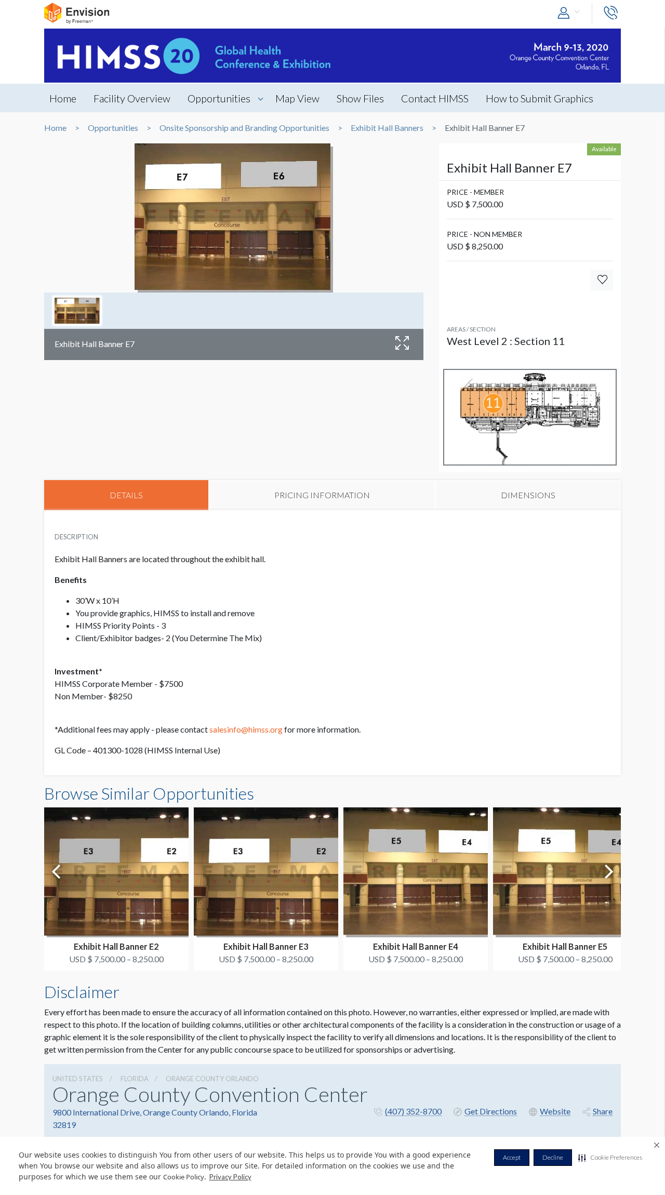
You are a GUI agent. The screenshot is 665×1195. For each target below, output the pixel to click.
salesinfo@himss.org (246, 729)
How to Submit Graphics (539, 98)
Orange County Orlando (212, 1078)
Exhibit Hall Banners (387, 128)
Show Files (360, 98)
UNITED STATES (77, 1078)
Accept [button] (512, 1157)
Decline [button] (552, 1157)
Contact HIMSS (435, 98)
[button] (610, 1157)
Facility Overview (132, 98)
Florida (135, 1078)
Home (62, 98)
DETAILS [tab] (126, 495)
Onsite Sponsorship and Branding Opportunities (244, 128)
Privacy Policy (230, 1177)
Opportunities (219, 98)
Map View (297, 98)
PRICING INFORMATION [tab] (322, 495)
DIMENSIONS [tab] (528, 495)
